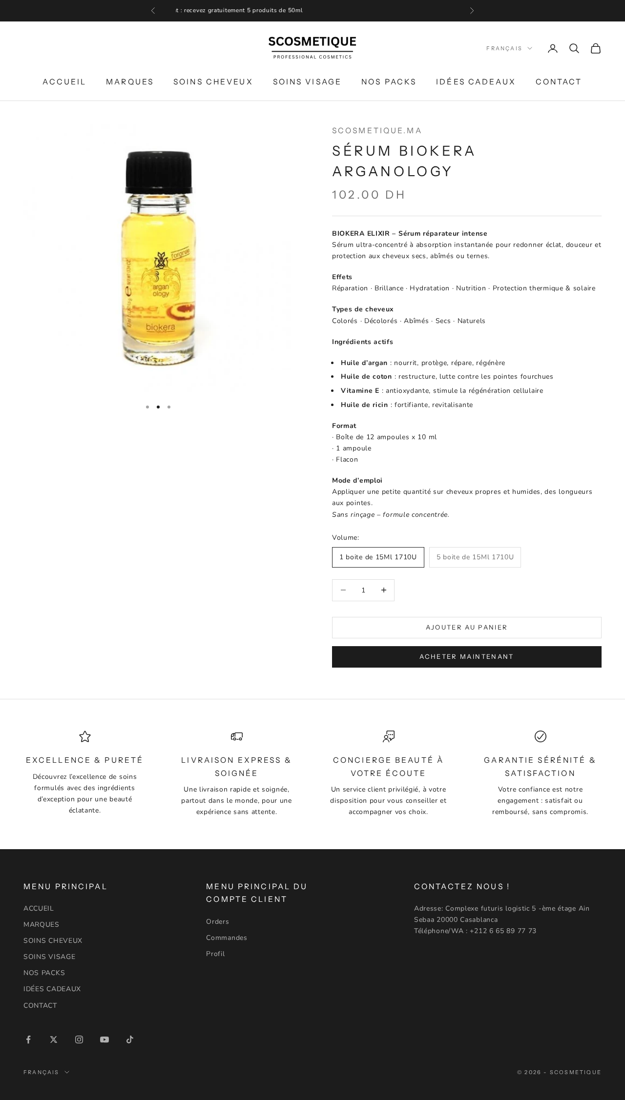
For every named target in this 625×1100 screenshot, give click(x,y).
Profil (215, 953)
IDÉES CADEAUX (476, 81)
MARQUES (130, 81)
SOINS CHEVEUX (213, 81)
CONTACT (559, 81)
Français (504, 48)
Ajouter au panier (467, 627)
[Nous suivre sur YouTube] (104, 1039)
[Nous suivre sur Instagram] (79, 1039)
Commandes (226, 937)
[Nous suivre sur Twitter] (54, 1039)
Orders (217, 921)
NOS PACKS (389, 81)
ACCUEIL (64, 81)
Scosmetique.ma (377, 130)
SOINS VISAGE (307, 81)
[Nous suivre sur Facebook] (28, 1039)
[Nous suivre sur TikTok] (130, 1039)
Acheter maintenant (466, 656)
